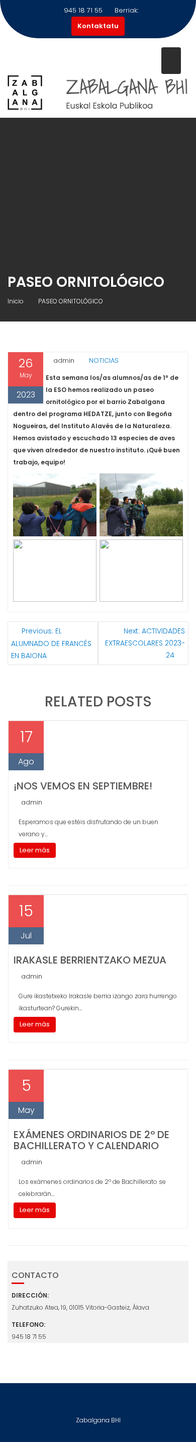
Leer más (35, 850)
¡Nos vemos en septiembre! (83, 786)
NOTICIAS (104, 360)
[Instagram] (98, 1401)
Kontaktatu (98, 26)
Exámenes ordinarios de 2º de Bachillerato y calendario (91, 1140)
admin (63, 360)
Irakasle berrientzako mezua (90, 960)
